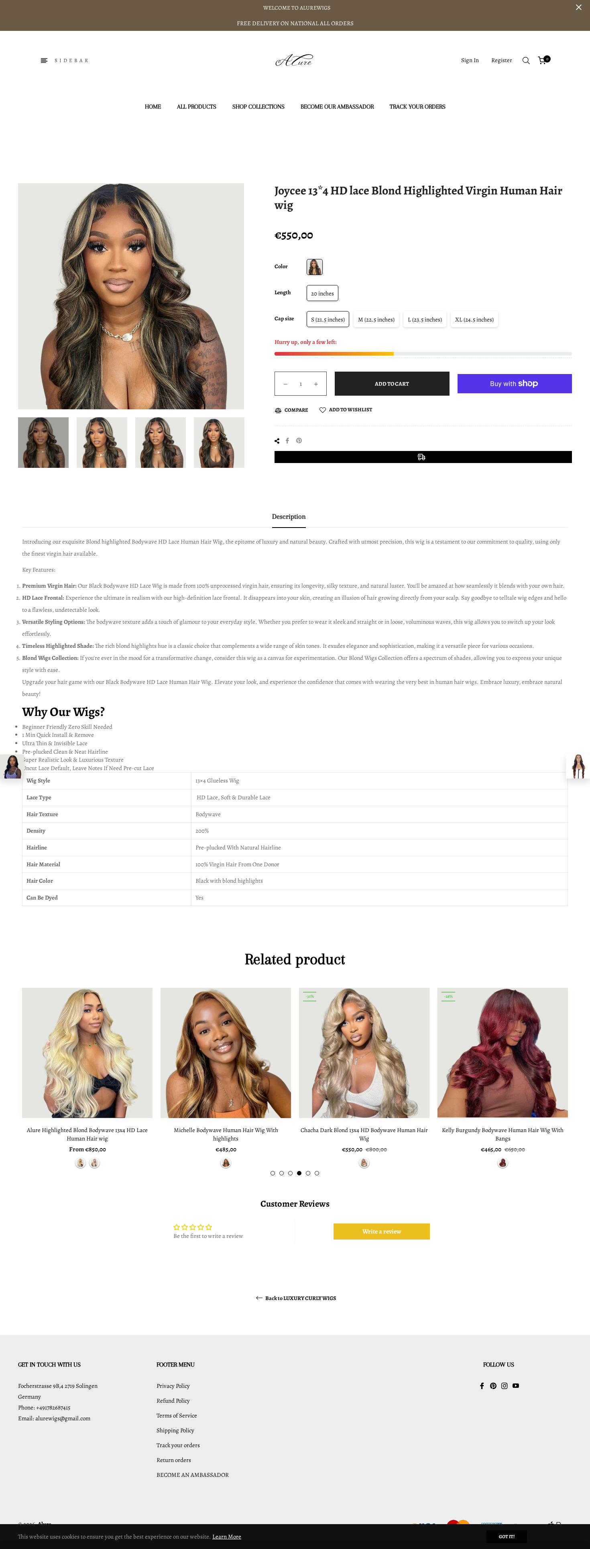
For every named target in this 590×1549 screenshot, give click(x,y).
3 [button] (290, 1173)
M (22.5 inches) (376, 319)
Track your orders (178, 1445)
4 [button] (299, 1173)
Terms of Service (177, 1415)
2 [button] (281, 1173)
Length (283, 292)
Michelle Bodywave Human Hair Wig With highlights (226, 1134)
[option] (87, 1081)
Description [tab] (289, 516)
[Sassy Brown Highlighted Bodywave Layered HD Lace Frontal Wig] (578, 766)
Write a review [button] (381, 1231)
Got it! (507, 1536)
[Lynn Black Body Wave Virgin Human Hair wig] (12, 766)
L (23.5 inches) (425, 319)
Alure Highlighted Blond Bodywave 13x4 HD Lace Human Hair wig (87, 1134)
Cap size (284, 318)
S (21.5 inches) (328, 319)
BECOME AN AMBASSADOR (193, 1475)
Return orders (174, 1460)
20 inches (322, 293)
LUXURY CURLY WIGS (225, 143)
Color (281, 266)
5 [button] (308, 1173)
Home (180, 143)
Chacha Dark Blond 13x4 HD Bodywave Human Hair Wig (364, 1134)
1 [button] (273, 1173)
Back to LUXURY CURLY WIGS (300, 1298)
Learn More (226, 1537)
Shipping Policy (175, 1430)
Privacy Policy (173, 1386)
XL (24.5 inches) (474, 319)
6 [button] (317, 1173)
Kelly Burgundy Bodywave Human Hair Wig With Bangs (503, 1134)
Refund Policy (173, 1401)
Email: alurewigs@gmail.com (54, 1418)
